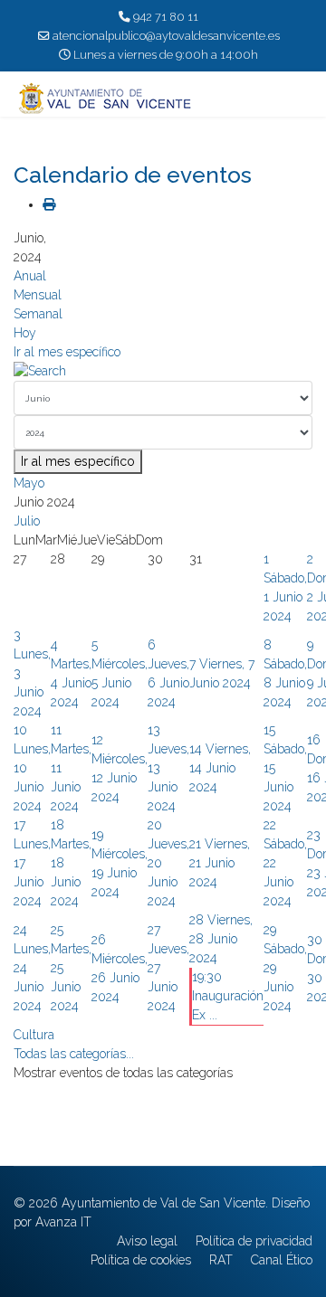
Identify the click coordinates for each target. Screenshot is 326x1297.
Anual (30, 276)
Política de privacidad (254, 1241)
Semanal (38, 314)
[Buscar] (163, 371)
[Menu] (301, 98)
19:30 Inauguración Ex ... (228, 996)
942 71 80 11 (165, 17)
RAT (221, 1260)
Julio (27, 521)
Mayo (29, 483)
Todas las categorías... (74, 1053)
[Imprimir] (49, 204)
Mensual (38, 295)
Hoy (25, 333)
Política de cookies (141, 1260)
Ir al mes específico (67, 352)
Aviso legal (147, 1241)
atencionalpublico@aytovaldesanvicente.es (166, 36)
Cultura (34, 1034)
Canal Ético (281, 1260)
